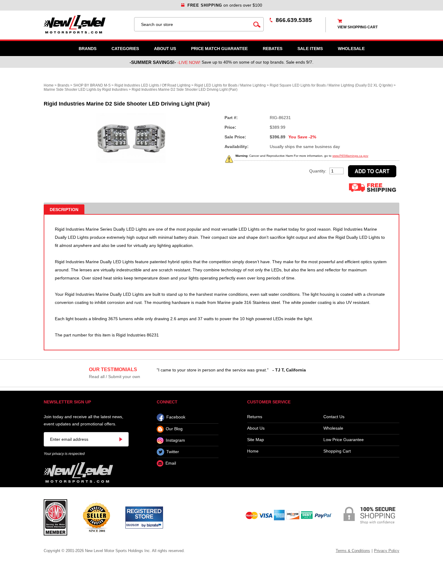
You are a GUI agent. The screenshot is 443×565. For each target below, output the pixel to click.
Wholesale (333, 428)
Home (49, 85)
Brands (87, 48)
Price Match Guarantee (219, 48)
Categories (125, 48)
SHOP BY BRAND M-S (92, 85)
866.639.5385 (294, 20)
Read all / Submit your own (114, 376)
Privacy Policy (386, 550)
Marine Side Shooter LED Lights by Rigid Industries (86, 89)
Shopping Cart (337, 451)
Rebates (272, 48)
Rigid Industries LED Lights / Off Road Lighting (152, 85)
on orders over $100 (224, 5)
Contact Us (333, 417)
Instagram (175, 440)
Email (170, 463)
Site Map (255, 439)
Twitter (172, 451)
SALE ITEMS (310, 48)
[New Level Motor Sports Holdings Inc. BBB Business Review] (96, 517)
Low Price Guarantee (343, 439)
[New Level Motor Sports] (86, 24)
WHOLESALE (351, 48)
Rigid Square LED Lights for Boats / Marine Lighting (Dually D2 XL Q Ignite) (331, 85)
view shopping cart (358, 27)
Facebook (175, 417)
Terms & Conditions (353, 550)
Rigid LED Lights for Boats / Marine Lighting (230, 85)
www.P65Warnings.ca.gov (350, 155)
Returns (254, 417)
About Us (165, 48)
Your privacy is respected (64, 454)
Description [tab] (64, 209)
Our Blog (174, 429)
